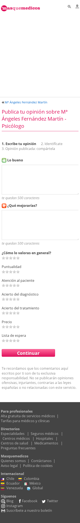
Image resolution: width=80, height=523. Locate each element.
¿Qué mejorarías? (22, 205)
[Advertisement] (40, 53)
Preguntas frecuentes (18, 448)
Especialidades (13, 433)
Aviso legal (9, 465)
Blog (9, 501)
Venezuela (14, 488)
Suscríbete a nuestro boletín (29, 510)
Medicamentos (46, 443)
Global (37, 488)
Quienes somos (13, 460)
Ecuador (13, 483)
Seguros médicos (44, 433)
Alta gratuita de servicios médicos (28, 416)
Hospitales (44, 438)
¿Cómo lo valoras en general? (26, 253)
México (35, 483)
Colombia (31, 478)
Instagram (14, 505)
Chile (10, 478)
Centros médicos (16, 438)
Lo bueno (15, 160)
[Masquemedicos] (20, 6)
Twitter (52, 501)
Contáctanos (41, 460)
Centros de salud (14, 443)
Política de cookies (38, 465)
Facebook (29, 501)
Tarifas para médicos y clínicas (25, 421)
